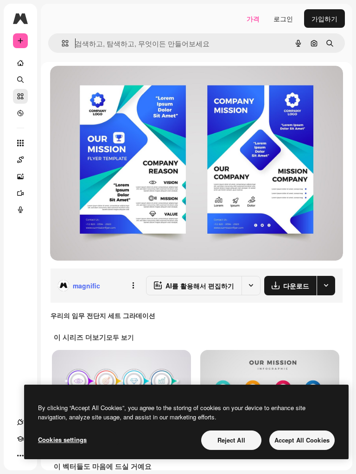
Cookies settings (62, 439)
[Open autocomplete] (61, 43)
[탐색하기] (20, 113)
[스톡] (20, 96)
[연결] (20, 422)
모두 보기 (120, 337)
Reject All (231, 440)
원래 (103, 83)
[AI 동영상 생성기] (20, 193)
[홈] (20, 63)
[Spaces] (20, 159)
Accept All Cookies (302, 440)
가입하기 (324, 18)
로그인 (283, 18)
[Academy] (20, 438)
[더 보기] (20, 455)
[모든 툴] (20, 143)
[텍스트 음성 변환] (20, 209)
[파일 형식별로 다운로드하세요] (326, 285)
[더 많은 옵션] (133, 285)
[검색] (20, 79)
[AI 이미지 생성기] (20, 176)
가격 (253, 18)
